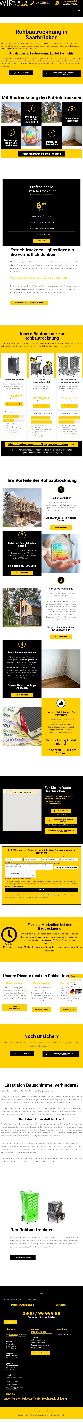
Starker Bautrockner (13, 379)
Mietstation (57, 863)
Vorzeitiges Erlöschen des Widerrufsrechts (17, 878)
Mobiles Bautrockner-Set (41, 380)
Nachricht (8, 862)
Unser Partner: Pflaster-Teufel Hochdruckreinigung (35, 1398)
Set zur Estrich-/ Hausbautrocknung (69, 380)
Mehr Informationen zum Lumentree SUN (14, 1388)
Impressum (60, 1304)
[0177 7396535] (32, 3)
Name (7, 857)
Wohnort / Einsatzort (48, 857)
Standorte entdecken (63, 1334)
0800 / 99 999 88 (41, 1313)
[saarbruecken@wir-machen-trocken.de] (57, 3)
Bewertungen (76, 976)
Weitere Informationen (38, 1330)
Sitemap (10, 1393)
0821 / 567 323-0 (12, 1358)
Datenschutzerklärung (22, 1304)
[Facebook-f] (36, 1411)
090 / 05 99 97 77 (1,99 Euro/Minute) (14, 1369)
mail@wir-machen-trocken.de (16, 1378)
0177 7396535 (43, 2)
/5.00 (76, 985)
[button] (79, 11)
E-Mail (25, 857)
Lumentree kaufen (12, 1382)
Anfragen (41, 241)
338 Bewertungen (76, 987)
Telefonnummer (65, 857)
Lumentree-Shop (11, 1384)
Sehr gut (76, 982)
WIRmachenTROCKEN (12, 1299)
